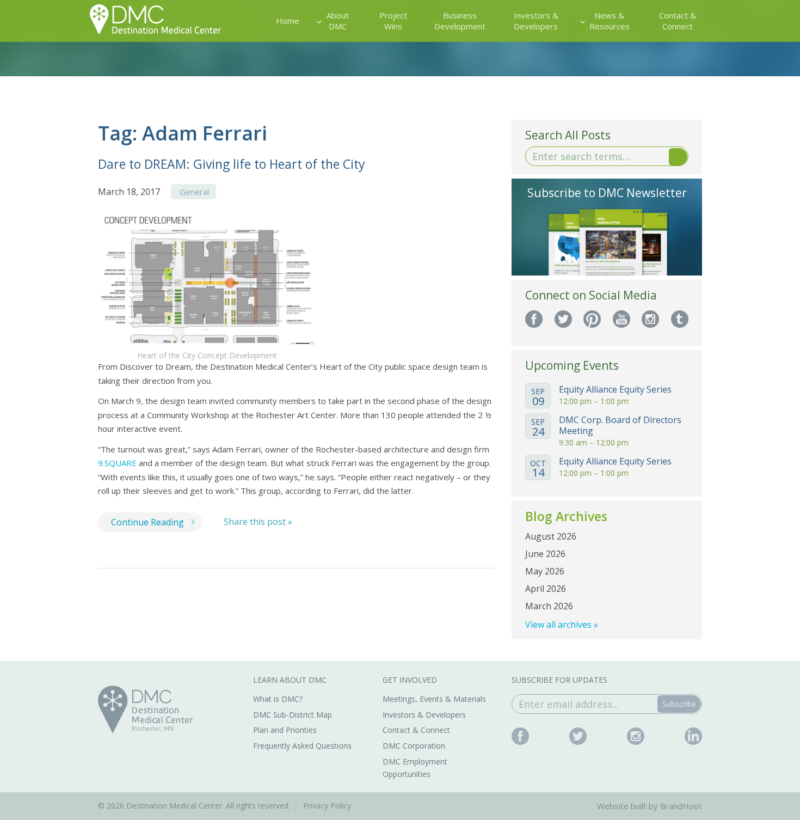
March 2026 (549, 606)
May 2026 (544, 571)
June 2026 (545, 554)
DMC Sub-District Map (292, 714)
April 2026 (545, 589)
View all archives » (561, 625)
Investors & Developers (536, 21)
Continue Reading (147, 522)
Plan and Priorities (285, 730)
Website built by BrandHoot (649, 805)
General (194, 191)
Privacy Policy (327, 805)
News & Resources (609, 21)
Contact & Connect (677, 21)
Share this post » (258, 522)
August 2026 (550, 536)
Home (287, 20)
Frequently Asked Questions (302, 746)
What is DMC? (278, 699)
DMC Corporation (414, 746)
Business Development (459, 21)
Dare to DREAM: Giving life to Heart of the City (231, 164)
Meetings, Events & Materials (434, 699)
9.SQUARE (117, 462)
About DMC (338, 21)
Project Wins (393, 21)
